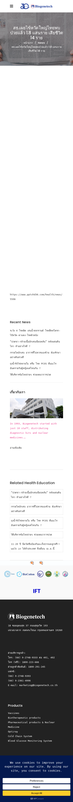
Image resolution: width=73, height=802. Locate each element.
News (41, 43)
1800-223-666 (30, 662)
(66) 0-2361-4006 (19, 680)
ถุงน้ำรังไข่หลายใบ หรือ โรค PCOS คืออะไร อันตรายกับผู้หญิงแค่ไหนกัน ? (33, 366)
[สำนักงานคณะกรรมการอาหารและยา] (41, 574)
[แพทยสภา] (58, 574)
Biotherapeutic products (24, 717)
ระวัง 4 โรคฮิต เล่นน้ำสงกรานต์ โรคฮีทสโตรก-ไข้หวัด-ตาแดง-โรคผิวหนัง (35, 333)
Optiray (13, 731)
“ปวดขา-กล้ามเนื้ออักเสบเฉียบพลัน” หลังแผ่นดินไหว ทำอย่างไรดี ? (35, 344)
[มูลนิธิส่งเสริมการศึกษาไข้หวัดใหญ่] (36, 591)
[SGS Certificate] (36, 562)
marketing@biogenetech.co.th (38, 685)
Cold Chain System (20, 736)
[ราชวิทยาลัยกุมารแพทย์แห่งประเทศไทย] (65, 574)
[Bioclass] (10, 574)
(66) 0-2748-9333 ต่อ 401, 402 (35, 657)
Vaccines (13, 713)
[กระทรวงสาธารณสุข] (49, 574)
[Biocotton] (26, 574)
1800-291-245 (36, 666)
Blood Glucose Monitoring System (30, 740)
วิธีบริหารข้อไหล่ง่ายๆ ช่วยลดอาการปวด (30, 374)
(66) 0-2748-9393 (19, 676)
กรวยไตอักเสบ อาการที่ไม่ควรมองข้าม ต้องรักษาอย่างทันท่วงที (35, 355)
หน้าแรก (28, 43)
